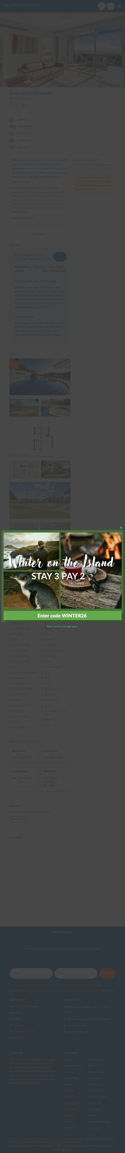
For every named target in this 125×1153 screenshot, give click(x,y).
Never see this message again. (62, 626)
